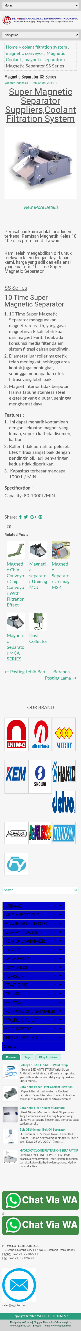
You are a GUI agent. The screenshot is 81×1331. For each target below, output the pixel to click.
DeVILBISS (15, 967)
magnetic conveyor (24, 53)
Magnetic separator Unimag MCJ (38, 576)
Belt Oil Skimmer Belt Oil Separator (43, 1129)
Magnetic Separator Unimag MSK (61, 576)
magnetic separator (43, 60)
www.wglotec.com (20, 1325)
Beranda (61, 672)
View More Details (41, 207)
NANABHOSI (17, 958)
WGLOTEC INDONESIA (53, 1316)
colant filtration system (44, 47)
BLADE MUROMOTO (26, 923)
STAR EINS (16, 984)
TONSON (14, 976)
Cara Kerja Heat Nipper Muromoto (42, 1108)
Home (12, 47)
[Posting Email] (8, 526)
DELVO (11, 993)
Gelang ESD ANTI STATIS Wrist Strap (44, 1065)
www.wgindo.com (61, 1325)
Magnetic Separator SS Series (30, 76)
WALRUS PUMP (20, 1020)
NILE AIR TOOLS (22, 914)
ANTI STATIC (17, 1028)
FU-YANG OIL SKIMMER (29, 1011)
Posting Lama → (60, 678)
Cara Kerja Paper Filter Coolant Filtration (46, 1087)
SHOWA (12, 1002)
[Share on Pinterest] (40, 517)
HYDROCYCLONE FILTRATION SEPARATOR (49, 1150)
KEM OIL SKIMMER (24, 941)
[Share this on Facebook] (20, 517)
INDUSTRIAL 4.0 (21, 1037)
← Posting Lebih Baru (25, 672)
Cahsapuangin (61, 1322)
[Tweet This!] (26, 517)
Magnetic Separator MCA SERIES (15, 647)
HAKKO (12, 949)
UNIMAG (13, 906)
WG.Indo (27, 1322)
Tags (28, 1057)
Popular (11, 1057)
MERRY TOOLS (20, 932)
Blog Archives (48, 1057)
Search (11, 1046)
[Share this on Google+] (33, 517)
